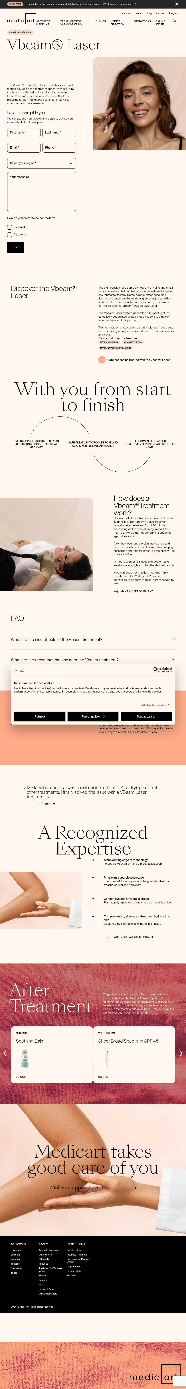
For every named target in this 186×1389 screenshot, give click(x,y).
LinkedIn (15, 1255)
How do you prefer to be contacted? (31, 218)
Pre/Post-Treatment (77, 1255)
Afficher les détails (153, 705)
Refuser (40, 716)
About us (126, 13)
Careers (160, 13)
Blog (149, 13)
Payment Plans (46, 1289)
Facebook (16, 1250)
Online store (160, 23)
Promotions (142, 21)
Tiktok (14, 1273)
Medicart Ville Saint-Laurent (115, 348)
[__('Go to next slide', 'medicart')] (180, 1052)
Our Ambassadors (48, 1294)
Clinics (101, 21)
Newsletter (16, 1268)
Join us (139, 13)
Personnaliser (91, 716)
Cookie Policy (74, 1250)
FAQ (41, 1284)
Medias (42, 1275)
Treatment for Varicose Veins (71, 23)
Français (173, 13)
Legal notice (73, 1266)
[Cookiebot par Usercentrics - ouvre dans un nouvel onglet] (156, 670)
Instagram (16, 1259)
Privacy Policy (74, 1271)
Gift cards (44, 1259)
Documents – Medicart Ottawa (78, 1260)
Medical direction (117, 23)
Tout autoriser (146, 716)
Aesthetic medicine (43, 23)
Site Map (71, 1275)
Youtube (15, 1264)
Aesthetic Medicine (49, 1250)
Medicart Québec (133, 342)
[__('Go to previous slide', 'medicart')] (5, 1052)
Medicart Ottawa (109, 342)
